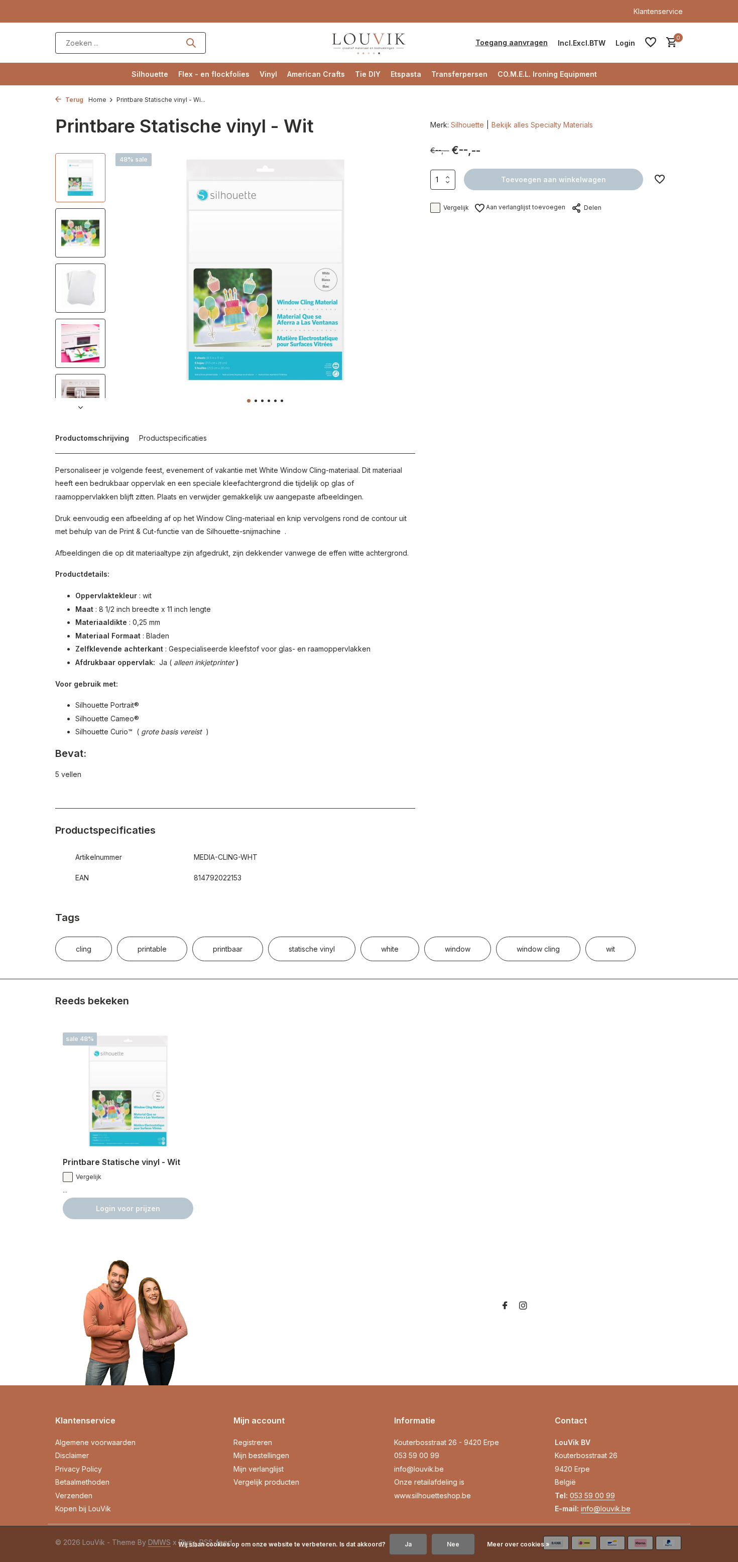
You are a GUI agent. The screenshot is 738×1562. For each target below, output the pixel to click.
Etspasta (406, 74)
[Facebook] (505, 1306)
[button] (249, 401)
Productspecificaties (173, 438)
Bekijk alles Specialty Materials (542, 124)
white (390, 949)
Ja (408, 1544)
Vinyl (268, 74)
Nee (453, 1544)
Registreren (252, 1442)
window (457, 949)
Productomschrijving (92, 438)
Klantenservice (658, 11)
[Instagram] (523, 1306)
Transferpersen (459, 74)
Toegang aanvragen (511, 42)
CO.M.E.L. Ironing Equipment (547, 74)
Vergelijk (456, 207)
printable (152, 949)
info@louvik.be (419, 1469)
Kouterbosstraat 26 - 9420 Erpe (446, 1442)
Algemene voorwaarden (95, 1442)
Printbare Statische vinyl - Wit (121, 1162)
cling (83, 949)
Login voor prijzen (128, 1208)
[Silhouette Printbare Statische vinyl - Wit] (128, 1090)
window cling (538, 949)
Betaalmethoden (82, 1482)
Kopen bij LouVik (83, 1508)
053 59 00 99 (416, 1455)
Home (97, 99)
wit (610, 949)
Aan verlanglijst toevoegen (524, 207)
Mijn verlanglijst (258, 1469)
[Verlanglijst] (650, 43)
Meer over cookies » (518, 1544)
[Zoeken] (190, 43)
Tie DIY (368, 74)
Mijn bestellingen (261, 1455)
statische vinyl (312, 949)
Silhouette (150, 74)
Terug (73, 99)
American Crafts (316, 74)
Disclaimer (72, 1455)
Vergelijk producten (266, 1482)
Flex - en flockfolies (214, 74)
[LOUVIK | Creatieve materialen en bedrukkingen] (369, 43)
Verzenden (73, 1495)
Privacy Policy (78, 1469)
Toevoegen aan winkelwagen (553, 179)
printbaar (227, 949)
